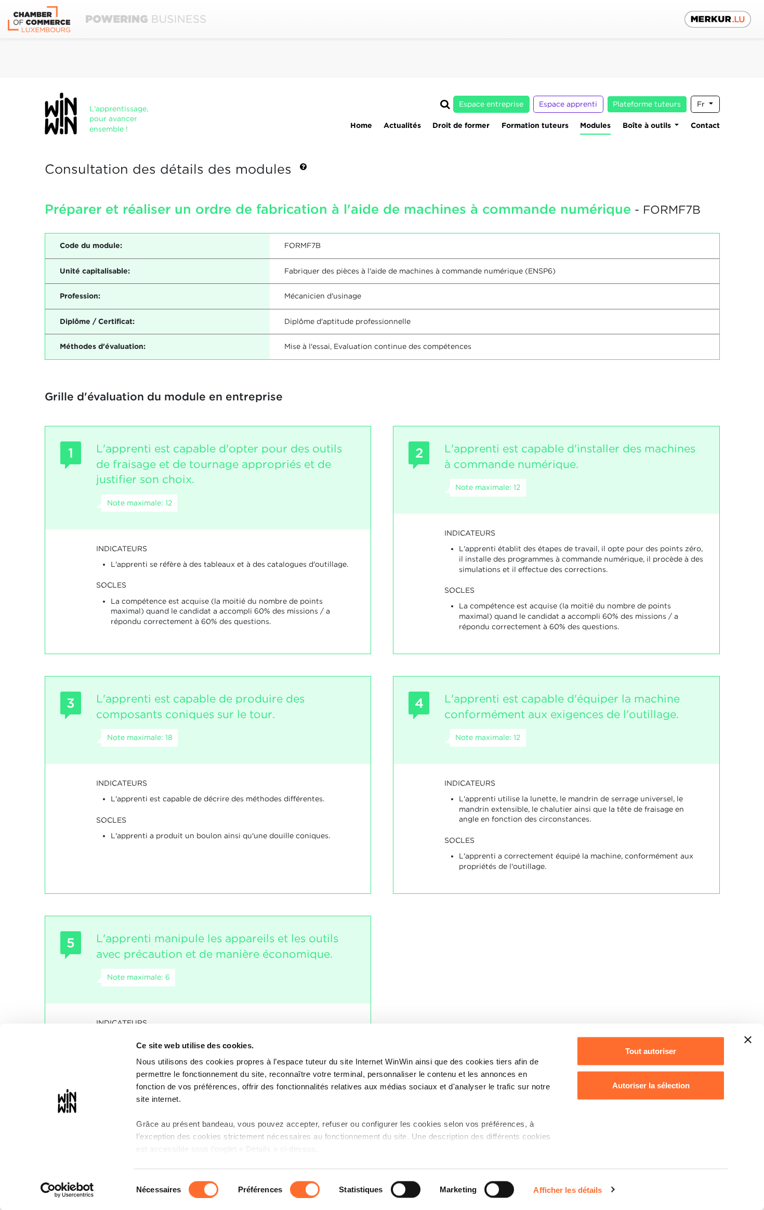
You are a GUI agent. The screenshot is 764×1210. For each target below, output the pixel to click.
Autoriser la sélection (651, 1085)
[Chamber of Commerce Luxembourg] (107, 19)
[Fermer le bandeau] (748, 1040)
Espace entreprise (491, 104)
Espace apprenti (568, 104)
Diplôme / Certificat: (97, 321)
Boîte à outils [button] (648, 125)
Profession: (80, 296)
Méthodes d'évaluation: (103, 346)
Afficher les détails (567, 1189)
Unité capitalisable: (95, 271)
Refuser (651, 1119)
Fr (702, 104)
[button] (303, 170)
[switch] (305, 1189)
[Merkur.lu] (717, 19)
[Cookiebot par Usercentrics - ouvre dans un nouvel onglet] (67, 1190)
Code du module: (91, 245)
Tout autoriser (650, 1051)
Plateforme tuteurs (647, 104)
